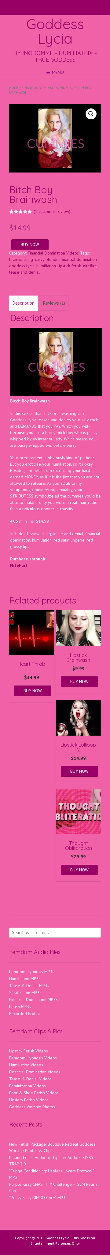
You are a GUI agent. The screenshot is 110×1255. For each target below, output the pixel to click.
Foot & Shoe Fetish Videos (34, 1093)
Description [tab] (24, 303)
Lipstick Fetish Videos (28, 1051)
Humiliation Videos (26, 1065)
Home (14, 88)
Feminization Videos (27, 1086)
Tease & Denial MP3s (29, 985)
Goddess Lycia (55, 31)
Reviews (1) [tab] (54, 303)
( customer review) (52, 211)
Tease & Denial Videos (30, 1079)
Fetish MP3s (20, 1006)
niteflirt (89, 265)
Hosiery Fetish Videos (29, 1100)
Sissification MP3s (25, 992)
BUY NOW (30, 244)
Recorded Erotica (24, 1013)
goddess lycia (22, 265)
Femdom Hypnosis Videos (33, 1058)
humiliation (46, 265)
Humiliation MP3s (25, 978)
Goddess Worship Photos (32, 1107)
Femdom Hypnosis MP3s (31, 971)
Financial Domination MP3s (33, 999)
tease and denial (24, 272)
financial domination (79, 259)
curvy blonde (47, 259)
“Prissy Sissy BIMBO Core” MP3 (37, 1197)
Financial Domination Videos (47, 88)
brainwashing (21, 259)
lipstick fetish (69, 265)
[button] (91, 113)
